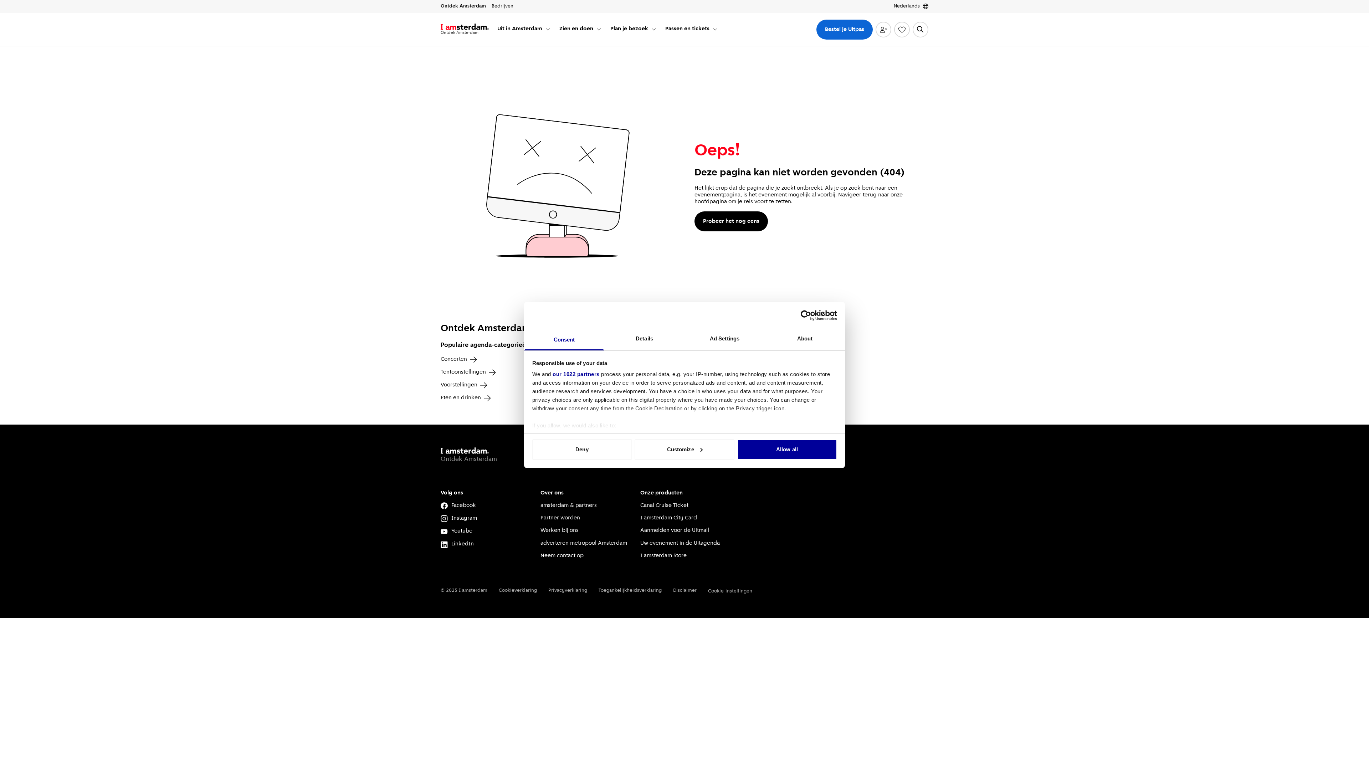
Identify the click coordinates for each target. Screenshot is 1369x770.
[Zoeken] (920, 29)
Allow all (787, 449)
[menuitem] (524, 29)
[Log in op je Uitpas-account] (883, 29)
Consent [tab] (564, 340)
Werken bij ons (559, 530)
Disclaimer (685, 590)
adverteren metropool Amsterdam (583, 543)
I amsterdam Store (663, 556)
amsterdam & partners (568, 505)
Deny (581, 449)
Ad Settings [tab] (724, 338)
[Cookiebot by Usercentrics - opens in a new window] (806, 315)
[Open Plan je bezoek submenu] (654, 29)
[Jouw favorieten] (902, 29)
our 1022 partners (576, 374)
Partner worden (560, 518)
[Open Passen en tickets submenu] (715, 29)
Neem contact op (562, 556)
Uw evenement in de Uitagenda (680, 543)
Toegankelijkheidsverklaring (630, 590)
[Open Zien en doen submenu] (599, 29)
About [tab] (805, 338)
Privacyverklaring (567, 590)
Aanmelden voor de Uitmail (674, 530)
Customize (680, 449)
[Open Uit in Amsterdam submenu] (548, 29)
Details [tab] (644, 338)
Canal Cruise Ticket (664, 505)
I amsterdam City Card (668, 518)
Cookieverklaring (518, 590)
